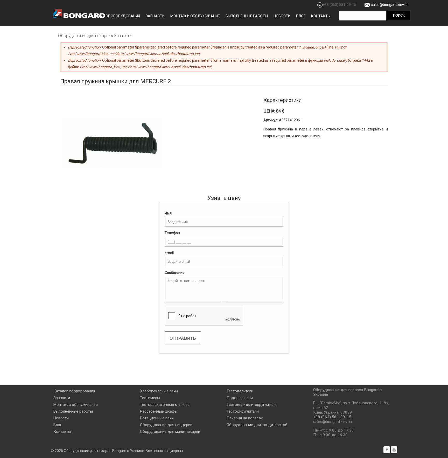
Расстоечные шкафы (159, 411)
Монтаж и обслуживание (195, 16)
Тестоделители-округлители (252, 404)
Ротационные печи (157, 418)
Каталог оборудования (117, 16)
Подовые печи (240, 397)
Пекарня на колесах (245, 418)
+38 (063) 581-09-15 (339, 5)
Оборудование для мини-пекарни (170, 431)
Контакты (321, 16)
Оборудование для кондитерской (257, 424)
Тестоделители (240, 391)
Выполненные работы (247, 16)
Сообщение (175, 272)
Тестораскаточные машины (165, 404)
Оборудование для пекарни (84, 35)
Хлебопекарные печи (159, 391)
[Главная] (79, 13)
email (169, 253)
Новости (282, 16)
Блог (300, 16)
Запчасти (155, 16)
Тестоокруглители (243, 411)
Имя (168, 213)
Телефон (172, 233)
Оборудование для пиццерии (166, 424)
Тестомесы (150, 397)
